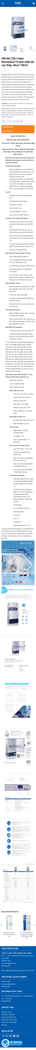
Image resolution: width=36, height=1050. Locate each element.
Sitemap (4, 1025)
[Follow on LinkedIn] (14, 1036)
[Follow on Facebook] (3, 1036)
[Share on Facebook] (7, 121)
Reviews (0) (7, 131)
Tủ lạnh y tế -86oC (21, 114)
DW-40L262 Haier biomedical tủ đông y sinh (9, 934)
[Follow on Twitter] (10, 1036)
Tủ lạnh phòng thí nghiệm (9, 105)
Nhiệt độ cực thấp (10, 108)
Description (8, 127)
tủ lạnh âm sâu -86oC (20, 112)
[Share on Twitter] (10, 121)
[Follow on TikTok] (7, 1036)
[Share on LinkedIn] (21, 121)
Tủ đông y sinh (28, 103)
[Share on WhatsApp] (3, 121)
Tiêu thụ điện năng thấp (22, 108)
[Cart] (33, 3)
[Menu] (3, 3)
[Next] (31, 27)
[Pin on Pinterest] (17, 121)
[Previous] (4, 27)
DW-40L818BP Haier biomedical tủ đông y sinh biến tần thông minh (27, 935)
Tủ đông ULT (10, 112)
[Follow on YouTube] (17, 1036)
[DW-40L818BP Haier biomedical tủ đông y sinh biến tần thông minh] (26, 923)
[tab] (18, 127)
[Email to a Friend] (14, 121)
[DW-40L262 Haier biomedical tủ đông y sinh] (9, 923)
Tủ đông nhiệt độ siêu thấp (16, 103)
